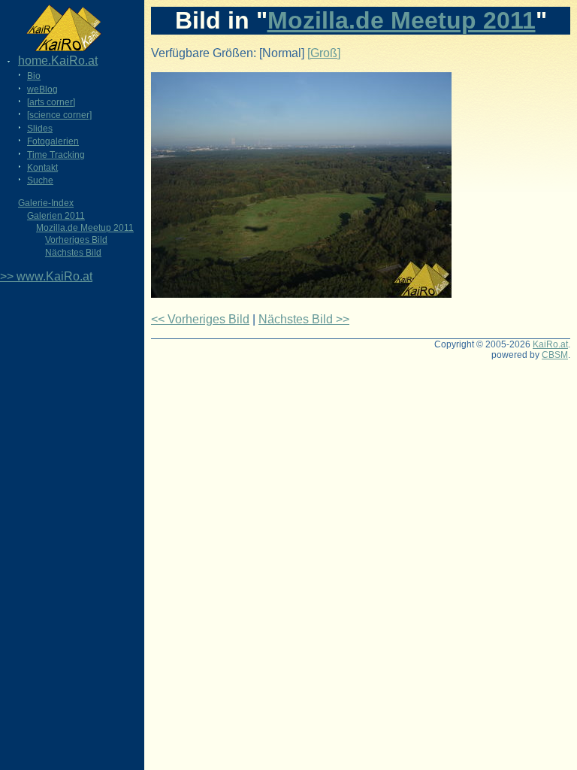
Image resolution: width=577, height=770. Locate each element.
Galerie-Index (46, 203)
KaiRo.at (550, 344)
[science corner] (59, 115)
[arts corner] (51, 102)
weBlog (42, 89)
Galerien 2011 (56, 216)
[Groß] (323, 53)
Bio (34, 76)
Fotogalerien (53, 141)
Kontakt (42, 167)
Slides (40, 128)
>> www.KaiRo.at (46, 276)
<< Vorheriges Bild (200, 319)
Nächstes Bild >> (303, 319)
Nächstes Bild (73, 252)
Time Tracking (56, 155)
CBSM (555, 355)
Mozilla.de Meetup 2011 (85, 228)
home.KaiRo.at (58, 60)
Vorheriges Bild (76, 240)
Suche (40, 180)
